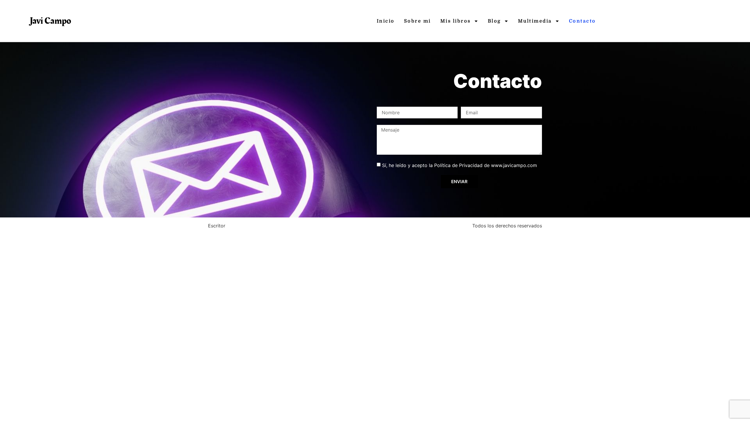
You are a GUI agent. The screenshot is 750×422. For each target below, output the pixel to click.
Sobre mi (417, 21)
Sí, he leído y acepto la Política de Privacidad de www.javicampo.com (459, 165)
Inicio (386, 21)
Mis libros (455, 21)
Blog (494, 21)
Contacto (582, 21)
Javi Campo (50, 21)
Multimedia (535, 21)
